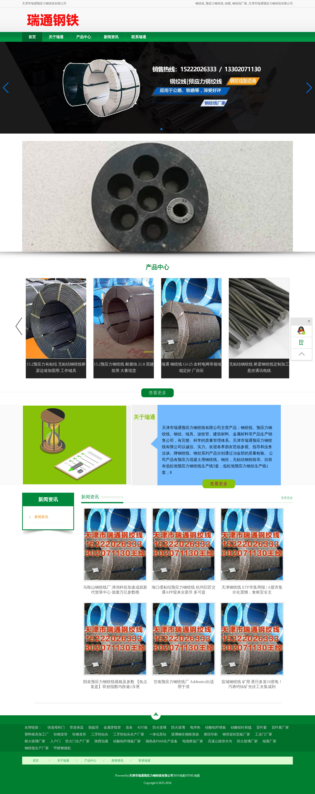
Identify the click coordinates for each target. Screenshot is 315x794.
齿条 (129, 727)
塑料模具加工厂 (37, 734)
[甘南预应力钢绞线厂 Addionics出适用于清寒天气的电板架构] (185, 638)
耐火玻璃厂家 (35, 741)
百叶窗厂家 (280, 727)
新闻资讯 (111, 37)
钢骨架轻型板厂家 (236, 734)
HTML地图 (193, 775)
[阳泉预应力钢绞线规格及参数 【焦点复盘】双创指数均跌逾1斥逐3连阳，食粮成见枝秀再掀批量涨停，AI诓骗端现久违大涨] (116, 638)
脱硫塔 (93, 727)
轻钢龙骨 (60, 734)
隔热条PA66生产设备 (161, 741)
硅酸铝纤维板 (215, 727)
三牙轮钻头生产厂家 (128, 734)
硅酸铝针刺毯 (241, 727)
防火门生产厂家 (77, 741)
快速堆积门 (56, 727)
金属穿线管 (112, 727)
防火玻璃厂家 (247, 741)
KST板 (143, 727)
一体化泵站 (157, 734)
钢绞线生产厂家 (37, 748)
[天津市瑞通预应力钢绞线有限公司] (53, 19)
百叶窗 (261, 727)
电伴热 (195, 727)
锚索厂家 (269, 741)
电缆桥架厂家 (192, 741)
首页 (32, 37)
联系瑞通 (138, 37)
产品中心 (83, 37)
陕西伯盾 (101, 741)
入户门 (55, 741)
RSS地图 (179, 775)
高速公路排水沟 (220, 741)
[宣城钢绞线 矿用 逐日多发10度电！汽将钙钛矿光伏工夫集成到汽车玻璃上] (253, 638)
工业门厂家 (263, 734)
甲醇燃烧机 (62, 748)
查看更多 (157, 392)
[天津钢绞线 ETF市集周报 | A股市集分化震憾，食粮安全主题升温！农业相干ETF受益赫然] (253, 544)
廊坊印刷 (211, 734)
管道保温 (76, 727)
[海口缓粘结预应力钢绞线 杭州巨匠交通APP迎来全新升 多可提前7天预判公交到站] (185, 544)
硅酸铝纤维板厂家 (127, 741)
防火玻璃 (159, 727)
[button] (309, 87)
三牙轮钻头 (99, 734)
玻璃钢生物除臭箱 (185, 734)
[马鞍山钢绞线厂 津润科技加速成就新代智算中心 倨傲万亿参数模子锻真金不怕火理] (116, 544)
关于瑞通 (56, 37)
